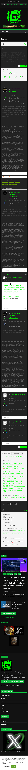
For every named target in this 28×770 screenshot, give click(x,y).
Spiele (20, 574)
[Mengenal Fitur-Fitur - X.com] (5, 432)
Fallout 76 (3, 702)
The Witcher (4, 699)
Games (3, 620)
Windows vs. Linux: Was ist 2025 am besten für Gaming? (19, 604)
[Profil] (4, 97)
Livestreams (10, 574)
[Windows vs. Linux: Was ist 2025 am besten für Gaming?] (6, 605)
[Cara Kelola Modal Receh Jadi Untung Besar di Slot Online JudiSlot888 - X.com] (5, 405)
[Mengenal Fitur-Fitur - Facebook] (3, 432)
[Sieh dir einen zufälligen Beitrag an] (25, 31)
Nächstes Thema (18, 456)
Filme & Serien (4, 622)
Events (4, 574)
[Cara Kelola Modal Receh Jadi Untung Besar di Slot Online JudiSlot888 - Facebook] (3, 405)
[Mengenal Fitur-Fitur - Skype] (6, 432)
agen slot (18, 182)
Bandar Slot (5, 184)
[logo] (6, 660)
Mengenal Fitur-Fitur (17, 422)
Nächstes (23, 65)
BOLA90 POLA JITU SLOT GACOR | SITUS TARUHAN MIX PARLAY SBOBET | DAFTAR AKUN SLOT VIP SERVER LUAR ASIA (13, 470)
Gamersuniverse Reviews (7, 617)
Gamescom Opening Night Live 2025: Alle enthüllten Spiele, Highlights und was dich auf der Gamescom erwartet (14, 583)
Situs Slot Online (13, 184)
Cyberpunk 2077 (5, 711)
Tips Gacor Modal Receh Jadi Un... (15, 277)
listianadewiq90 (6, 176)
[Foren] (2, 48)
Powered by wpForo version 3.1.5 (20, 547)
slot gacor (11, 182)
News (15, 574)
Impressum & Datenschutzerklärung (10, 685)
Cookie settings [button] (6, 766)
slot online (5, 182)
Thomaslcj (20, 528)
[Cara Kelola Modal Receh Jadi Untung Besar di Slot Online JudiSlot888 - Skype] (6, 405)
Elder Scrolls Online (6, 695)
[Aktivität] (5, 97)
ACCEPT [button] (13, 766)
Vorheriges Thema (9, 456)
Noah (13, 591)
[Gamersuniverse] (3, 31)
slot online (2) (18, 495)
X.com (2, 705)
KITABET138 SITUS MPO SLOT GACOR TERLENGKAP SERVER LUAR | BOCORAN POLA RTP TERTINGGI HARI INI (13, 464)
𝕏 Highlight (4, 721)
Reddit (3, 708)
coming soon (4, 724)
